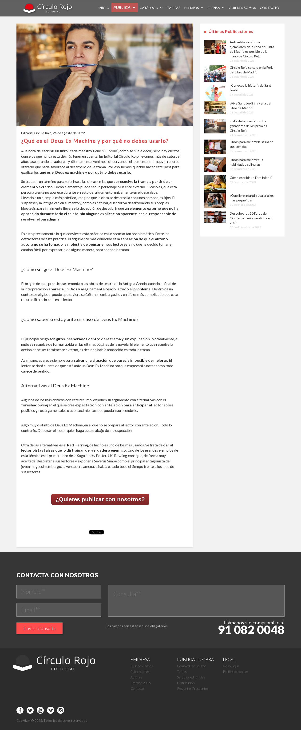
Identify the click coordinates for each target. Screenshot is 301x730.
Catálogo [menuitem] (149, 8)
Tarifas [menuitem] (173, 8)
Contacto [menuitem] (269, 8)
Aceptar (186, 711)
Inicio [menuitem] (103, 8)
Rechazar (227, 711)
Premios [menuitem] (191, 8)
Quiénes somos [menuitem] (242, 8)
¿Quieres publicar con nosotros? (100, 499)
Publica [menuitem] (122, 7)
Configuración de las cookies (149, 711)
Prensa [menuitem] (213, 8)
